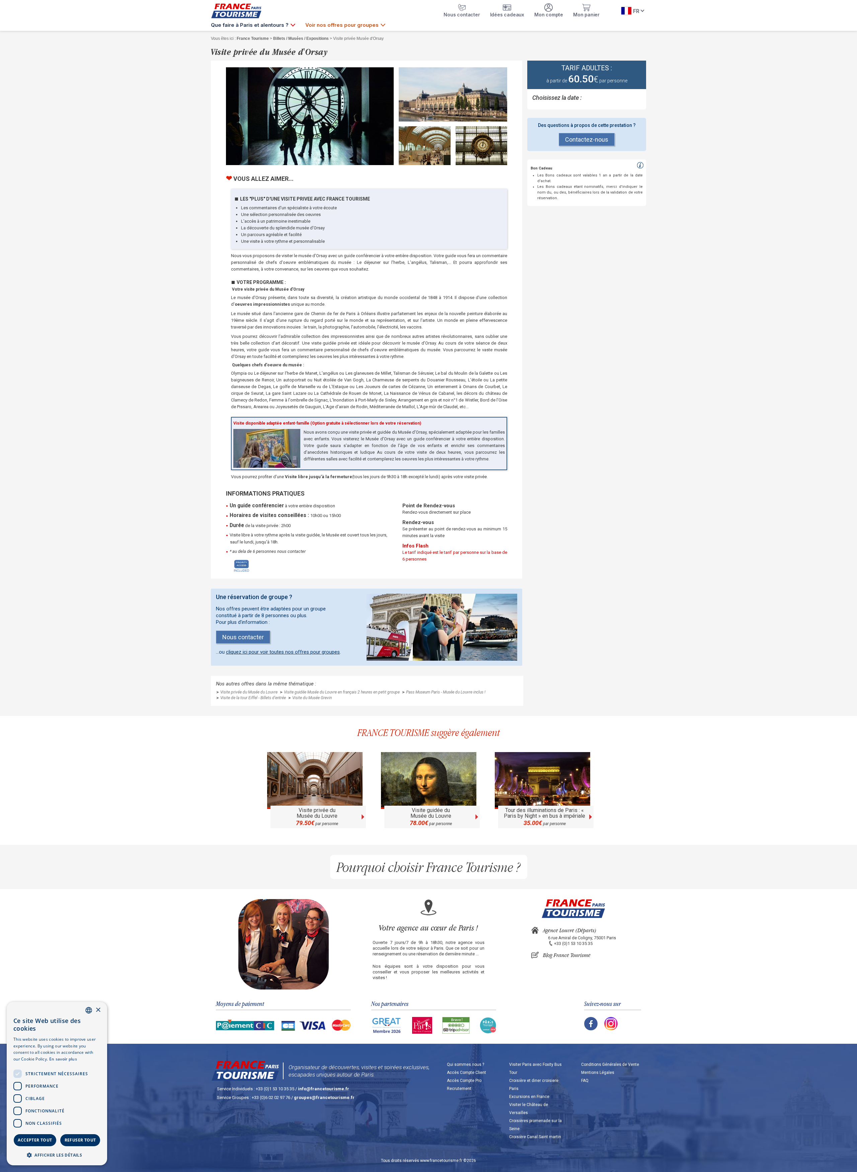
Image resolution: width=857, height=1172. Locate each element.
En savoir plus (63, 1059)
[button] (56, 1155)
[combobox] (88, 1010)
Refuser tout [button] (80, 1140)
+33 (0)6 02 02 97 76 (271, 1097)
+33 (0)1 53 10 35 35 (573, 943)
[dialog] (57, 1083)
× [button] (97, 1010)
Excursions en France (529, 1096)
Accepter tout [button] (35, 1140)
